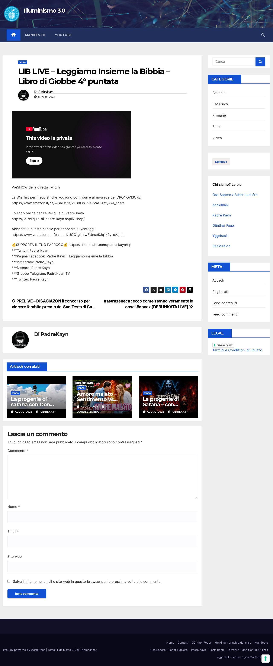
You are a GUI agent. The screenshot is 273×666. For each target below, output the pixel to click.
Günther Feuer (223, 225)
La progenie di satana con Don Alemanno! (30, 404)
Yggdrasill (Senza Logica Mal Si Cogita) (242, 657)
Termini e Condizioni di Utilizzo (247, 649)
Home (170, 642)
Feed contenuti (224, 303)
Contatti (183, 642)
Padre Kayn (221, 215)
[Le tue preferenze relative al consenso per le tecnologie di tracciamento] (265, 658)
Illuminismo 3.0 (44, 10)
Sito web (14, 556)
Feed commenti (225, 314)
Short (217, 126)
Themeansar (88, 649)
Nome (13, 506)
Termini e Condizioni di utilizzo (237, 350)
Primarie (219, 115)
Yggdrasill (220, 236)
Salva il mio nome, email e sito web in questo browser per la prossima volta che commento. (87, 581)
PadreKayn (46, 91)
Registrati (220, 291)
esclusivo (221, 161)
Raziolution (221, 246)
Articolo (219, 93)
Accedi (218, 280)
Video (22, 62)
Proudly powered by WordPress (24, 649)
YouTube (63, 35)
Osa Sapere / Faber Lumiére (234, 195)
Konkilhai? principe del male (233, 642)
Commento (17, 450)
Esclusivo (220, 104)
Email (13, 531)
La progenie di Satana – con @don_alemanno (164, 404)
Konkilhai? (220, 205)
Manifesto (35, 35)
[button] (263, 35)
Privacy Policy (224, 344)
